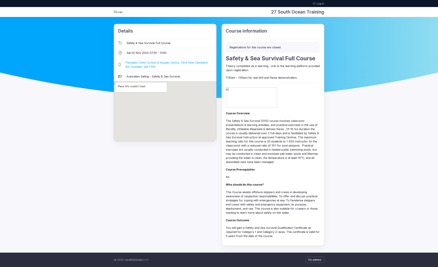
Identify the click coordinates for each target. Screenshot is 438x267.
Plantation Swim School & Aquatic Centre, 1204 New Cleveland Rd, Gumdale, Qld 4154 (166, 64)
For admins (314, 259)
